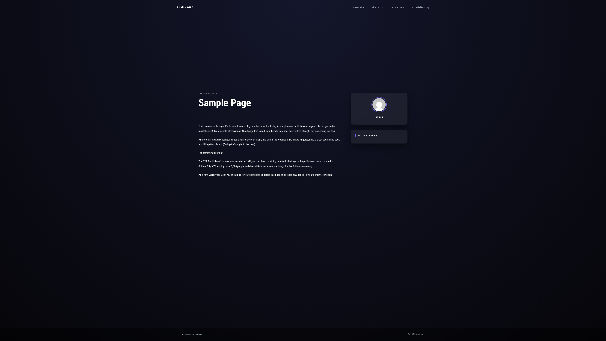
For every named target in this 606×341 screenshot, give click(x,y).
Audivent (185, 7)
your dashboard (252, 174)
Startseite (358, 7)
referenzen (397, 7)
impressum (187, 334)
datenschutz (198, 334)
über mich (377, 7)
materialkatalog (420, 7)
